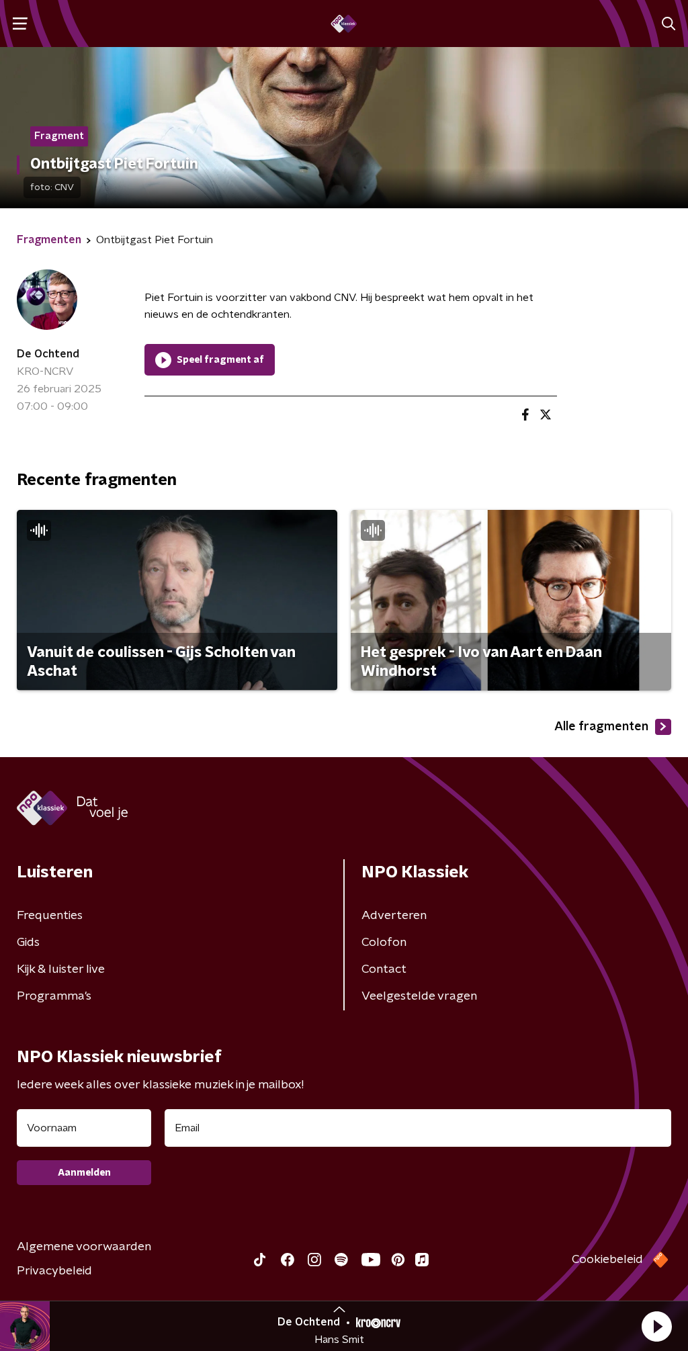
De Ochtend (48, 354)
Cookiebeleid (607, 1260)
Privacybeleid (54, 1271)
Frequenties (50, 916)
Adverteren (394, 916)
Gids (28, 942)
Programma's (54, 996)
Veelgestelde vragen (419, 996)
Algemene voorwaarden (84, 1247)
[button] (656, 1326)
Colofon (383, 942)
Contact (383, 969)
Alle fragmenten (601, 727)
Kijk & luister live (61, 969)
